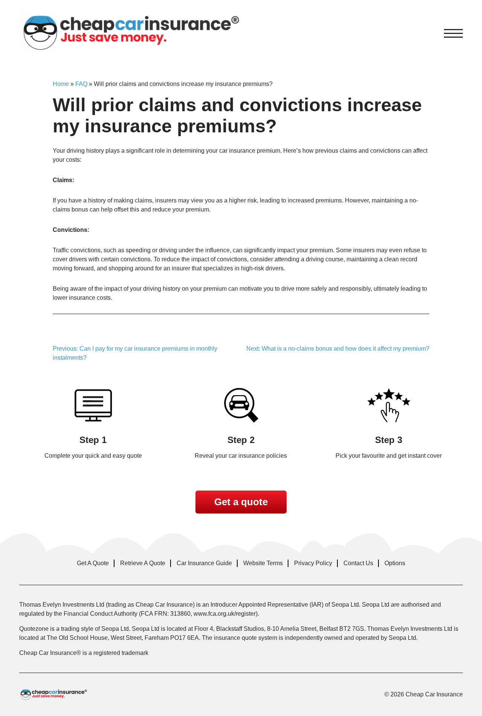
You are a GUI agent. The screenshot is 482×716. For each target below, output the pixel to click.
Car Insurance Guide (204, 563)
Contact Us (358, 563)
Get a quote (241, 501)
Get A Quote (93, 563)
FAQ (81, 84)
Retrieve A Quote (142, 563)
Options (394, 563)
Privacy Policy (313, 563)
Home (61, 84)
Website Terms (263, 563)
